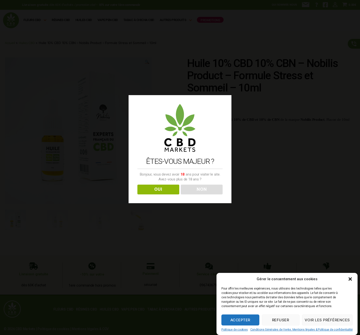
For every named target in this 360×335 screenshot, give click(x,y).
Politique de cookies (234, 329)
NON (202, 189)
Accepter (240, 320)
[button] (350, 279)
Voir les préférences (327, 320)
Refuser (280, 320)
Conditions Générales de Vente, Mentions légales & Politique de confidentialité (301, 329)
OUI (158, 189)
